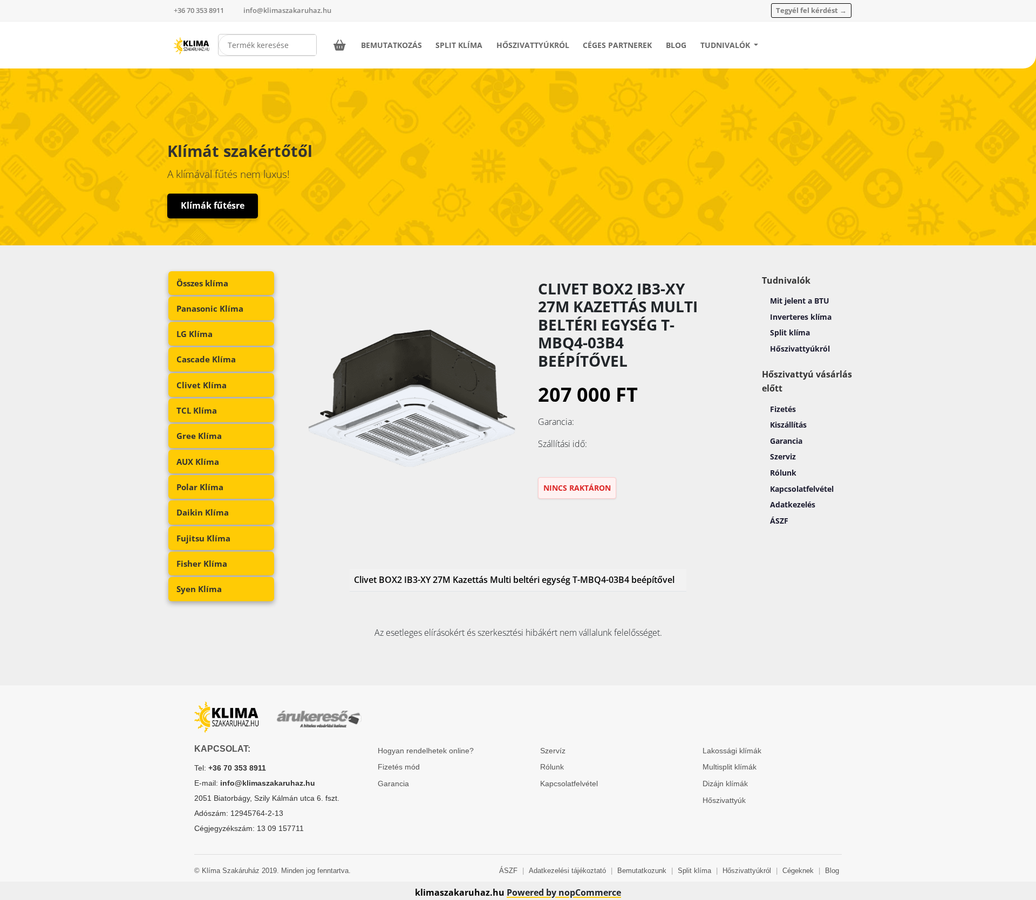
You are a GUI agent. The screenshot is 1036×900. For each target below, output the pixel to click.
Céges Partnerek (617, 45)
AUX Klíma (197, 461)
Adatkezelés (792, 504)
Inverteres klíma (800, 317)
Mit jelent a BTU (799, 301)
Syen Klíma (199, 588)
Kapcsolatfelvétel (802, 489)
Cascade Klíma (206, 359)
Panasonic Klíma (209, 308)
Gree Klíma (199, 435)
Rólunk (783, 473)
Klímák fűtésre (212, 205)
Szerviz (783, 456)
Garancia (786, 441)
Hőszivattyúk (724, 800)
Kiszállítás (788, 425)
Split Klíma (458, 45)
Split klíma (790, 332)
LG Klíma (194, 333)
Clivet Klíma (201, 385)
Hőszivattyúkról (532, 45)
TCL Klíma (196, 410)
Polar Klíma (199, 487)
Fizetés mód (399, 766)
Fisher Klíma (201, 563)
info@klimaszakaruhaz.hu (287, 10)
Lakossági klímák (732, 750)
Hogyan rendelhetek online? (426, 750)
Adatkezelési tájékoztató (567, 871)
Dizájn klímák (725, 783)
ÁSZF (779, 521)
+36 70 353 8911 (199, 10)
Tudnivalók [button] (726, 45)
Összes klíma (202, 283)
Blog (676, 45)
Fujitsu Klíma (203, 538)
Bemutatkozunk (641, 871)
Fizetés (783, 409)
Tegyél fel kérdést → (811, 10)
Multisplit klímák (729, 766)
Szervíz (552, 750)
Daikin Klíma (202, 512)
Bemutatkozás (391, 45)
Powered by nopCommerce (564, 892)
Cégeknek (798, 871)
